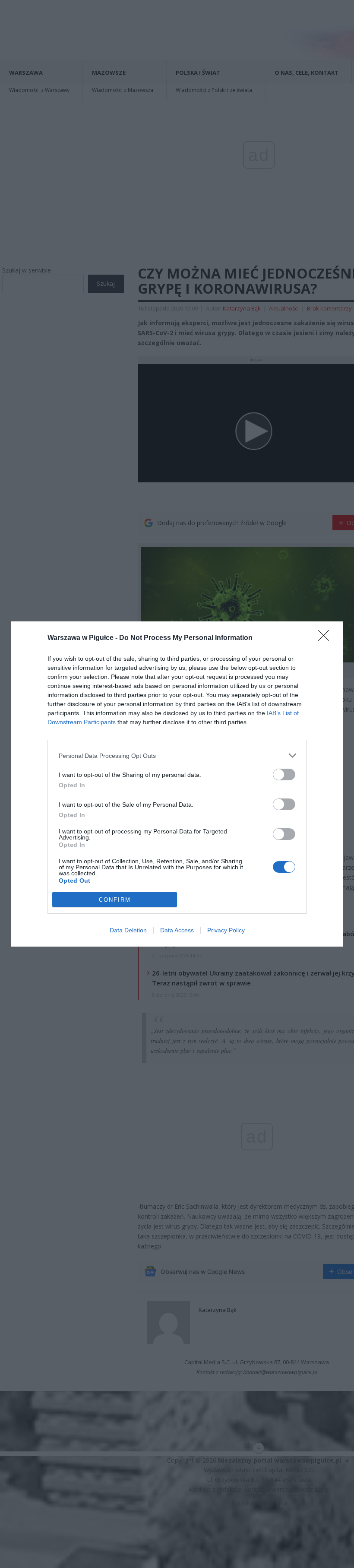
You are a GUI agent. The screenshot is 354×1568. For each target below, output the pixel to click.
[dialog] (177, 784)
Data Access (177, 930)
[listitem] (177, 755)
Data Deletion (128, 930)
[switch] (284, 774)
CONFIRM (115, 899)
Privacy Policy (226, 930)
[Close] (326, 638)
